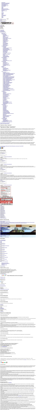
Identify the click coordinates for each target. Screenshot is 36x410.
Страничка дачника (5, 39)
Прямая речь (4, 108)
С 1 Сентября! (2, 206)
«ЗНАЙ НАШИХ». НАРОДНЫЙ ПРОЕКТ (7, 121)
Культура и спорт (4, 61)
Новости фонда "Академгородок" (7, 93)
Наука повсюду (2, 214)
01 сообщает (4, 47)
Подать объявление (4, 4)
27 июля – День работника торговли (7, 80)
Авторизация (1, 311)
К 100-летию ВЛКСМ (5, 87)
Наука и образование (4, 57)
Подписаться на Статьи (4, 3)
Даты (2, 71)
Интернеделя (4, 97)
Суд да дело (4, 53)
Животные (3, 66)
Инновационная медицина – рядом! (7, 60)
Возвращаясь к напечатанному (6, 227)
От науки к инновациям (6, 111)
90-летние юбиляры (2, 210)
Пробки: (1, 26)
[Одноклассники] (1, 148)
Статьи (8, 3)
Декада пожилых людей (6, 94)
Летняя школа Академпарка (6, 112)
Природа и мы (5, 44)
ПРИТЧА (4, 36)
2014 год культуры (5, 100)
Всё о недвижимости (5, 43)
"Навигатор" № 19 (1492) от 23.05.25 (4, 229)
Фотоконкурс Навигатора (6, 116)
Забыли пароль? (2, 308)
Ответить (1, 159)
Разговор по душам (5, 37)
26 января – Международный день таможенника (9, 73)
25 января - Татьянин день (6, 72)
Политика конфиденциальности (5, 9)
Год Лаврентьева (5, 99)
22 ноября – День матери (6, 83)
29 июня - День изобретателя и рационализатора (9, 79)
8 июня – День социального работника (7, 78)
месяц (1, 242)
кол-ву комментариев (2, 240)
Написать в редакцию (4, 10)
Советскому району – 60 (6, 86)
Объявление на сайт (2, 278)
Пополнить (1, 304)
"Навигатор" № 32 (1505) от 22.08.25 (4, 223)
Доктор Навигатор (5, 119)
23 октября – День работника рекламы (7, 82)
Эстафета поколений (5, 41)
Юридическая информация (5, 8)
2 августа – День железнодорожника (4, 245)
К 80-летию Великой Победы (6, 90)
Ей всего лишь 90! (2, 249)
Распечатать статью (2, 146)
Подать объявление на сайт (5, 5)
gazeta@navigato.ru (4, 346)
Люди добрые (4, 106)
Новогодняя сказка (5, 96)
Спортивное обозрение (6, 64)
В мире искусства (5, 62)
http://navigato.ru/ (32, 389)
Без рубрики (4, 34)
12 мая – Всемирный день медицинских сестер (8, 76)
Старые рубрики (4, 104)
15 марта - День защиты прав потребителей (8, 74)
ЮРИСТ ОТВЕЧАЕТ (5, 45)
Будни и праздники (5, 105)
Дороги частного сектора (3, 255)
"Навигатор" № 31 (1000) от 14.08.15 (4, 123)
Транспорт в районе (5, 55)
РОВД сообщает (5, 51)
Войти (2, 11)
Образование (4, 109)
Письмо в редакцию (5, 68)
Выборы (4, 117)
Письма (1, 227)
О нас (2, 16)
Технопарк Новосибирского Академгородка (8, 113)
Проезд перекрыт (2, 215)
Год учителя (4, 98)
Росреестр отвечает (5, 50)
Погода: (1, 25)
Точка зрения (4, 107)
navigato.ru (25, 359)
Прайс (2, 17)
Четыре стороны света (5, 40)
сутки (1, 241)
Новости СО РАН (5, 58)
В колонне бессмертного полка (7, 85)
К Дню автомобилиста (6, 89)
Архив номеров (2, 30)
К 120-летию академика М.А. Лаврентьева (8, 88)
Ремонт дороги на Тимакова (3, 247)
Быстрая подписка (2, 284)
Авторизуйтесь (3, 160)
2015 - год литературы (5, 101)
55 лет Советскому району (6, 95)
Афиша (2, 7)
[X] (2, 148)
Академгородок (3, 6)
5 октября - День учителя (6, 81)
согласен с (6, 156)
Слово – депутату (5, 52)
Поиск (2, 2)
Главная (4, 2)
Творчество (4, 65)
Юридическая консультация (6, 54)
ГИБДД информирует (5, 102)
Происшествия (3, 33)
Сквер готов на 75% (2, 211)
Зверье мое (4, 114)
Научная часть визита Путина (3, 253)
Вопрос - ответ (5, 69)
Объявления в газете (3, 283)
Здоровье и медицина (4, 118)
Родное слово (4, 59)
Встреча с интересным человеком (7, 38)
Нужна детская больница (3, 251)
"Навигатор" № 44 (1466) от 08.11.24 (4, 234)
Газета (7, 4)
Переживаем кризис (5, 110)
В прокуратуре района (5, 48)
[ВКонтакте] (0, 148)
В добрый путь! (2, 209)
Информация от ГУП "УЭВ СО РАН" (7, 103)
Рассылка (2, 281)
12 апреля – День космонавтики (7, 75)
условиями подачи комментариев (8, 156)
